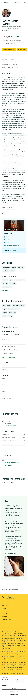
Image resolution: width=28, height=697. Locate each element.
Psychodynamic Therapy (19, 305)
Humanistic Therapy (8, 316)
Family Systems (6, 305)
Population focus (19, 61)
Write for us (5, 605)
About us (4, 608)
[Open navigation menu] (24, 2)
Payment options (6, 64)
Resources (4, 616)
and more (12, 43)
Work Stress (6, 270)
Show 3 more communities (8, 357)
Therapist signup (6, 622)
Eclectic (5, 312)
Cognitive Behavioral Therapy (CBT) (12, 309)
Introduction (4, 59)
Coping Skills (21, 267)
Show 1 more (5, 290)
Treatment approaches (7, 61)
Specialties (13, 59)
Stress (14, 267)
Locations (15, 64)
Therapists (4, 589)
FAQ (17, 67)
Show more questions (10, 553)
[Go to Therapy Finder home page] (6, 2)
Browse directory (6, 613)
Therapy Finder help (7, 602)
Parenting (5, 280)
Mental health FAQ (6, 619)
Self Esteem (13, 283)
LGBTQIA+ (5, 283)
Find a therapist (6, 611)
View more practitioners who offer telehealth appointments (12, 464)
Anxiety (13, 270)
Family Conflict (6, 267)
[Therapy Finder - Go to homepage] (13, 598)
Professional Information (7, 67)
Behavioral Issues (7, 286)
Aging (11, 280)
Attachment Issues (19, 280)
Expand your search (10, 425)
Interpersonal (12, 312)
